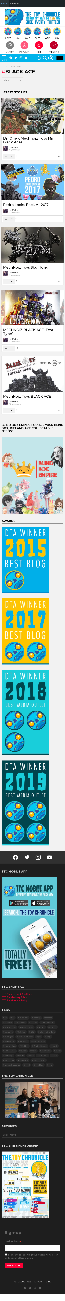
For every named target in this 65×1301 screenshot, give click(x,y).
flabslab (21, 1032)
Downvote (12, 156)
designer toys (27, 1027)
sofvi (32, 1055)
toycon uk (9, 1060)
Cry (57, 38)
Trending (53, 52)
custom (8, 1022)
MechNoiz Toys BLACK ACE (27, 396)
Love (8, 38)
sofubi (21, 1055)
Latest (10, 52)
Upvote (6, 156)
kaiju (49, 1036)
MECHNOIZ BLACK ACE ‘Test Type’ (28, 332)
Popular (24, 52)
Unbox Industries (12, 1065)
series (58, 1051)
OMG (27, 38)
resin (34, 1051)
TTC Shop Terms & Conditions (17, 994)
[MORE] (59, 156)
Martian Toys (39, 1041)
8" (13, 1018)
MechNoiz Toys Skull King (25, 267)
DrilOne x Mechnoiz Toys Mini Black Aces (29, 140)
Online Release (40, 1046)
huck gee (9, 1036)
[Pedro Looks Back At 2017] (32, 182)
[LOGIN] (50, 58)
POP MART (10, 1051)
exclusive (9, 1032)
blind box (24, 1018)
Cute (37, 38)
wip (50, 1065)
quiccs (24, 1051)
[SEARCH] (45, 58)
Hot (39, 52)
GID (32, 1032)
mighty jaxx (10, 1046)
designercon (48, 1022)
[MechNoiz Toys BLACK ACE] (32, 374)
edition (53, 1027)
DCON (34, 1022)
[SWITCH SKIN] (39, 58)
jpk (39, 1036)
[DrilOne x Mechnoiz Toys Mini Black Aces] (32, 116)
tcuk (55, 1055)
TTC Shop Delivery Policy (14, 997)
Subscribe (14, 1265)
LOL (18, 38)
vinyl (27, 1065)
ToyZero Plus (39, 1060)
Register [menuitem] (14, 3)
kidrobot (24, 1041)
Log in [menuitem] (4, 3)
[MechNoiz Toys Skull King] (32, 245)
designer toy (10, 1027)
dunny (42, 1027)
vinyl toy (39, 1065)
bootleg (37, 1018)
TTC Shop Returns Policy (14, 1000)
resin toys (46, 1051)
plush (55, 1046)
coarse (49, 1018)
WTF (47, 38)
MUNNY (24, 1046)
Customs (21, 1022)
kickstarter (9, 1041)
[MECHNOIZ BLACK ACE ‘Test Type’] (32, 307)
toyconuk (23, 1060)
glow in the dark (47, 1032)
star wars (43, 1055)
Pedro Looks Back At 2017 (25, 205)
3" (6, 1018)
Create (59, 58)
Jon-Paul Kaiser (25, 1036)
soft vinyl (9, 1055)
